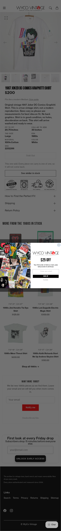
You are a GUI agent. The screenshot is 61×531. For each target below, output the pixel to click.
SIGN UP (45, 276)
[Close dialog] (58, 245)
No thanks (45, 279)
